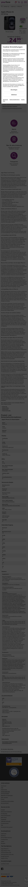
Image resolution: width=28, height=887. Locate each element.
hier (21, 85)
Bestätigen (14, 90)
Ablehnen (14, 94)
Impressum (5, 99)
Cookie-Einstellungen (13, 47)
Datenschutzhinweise (15, 99)
